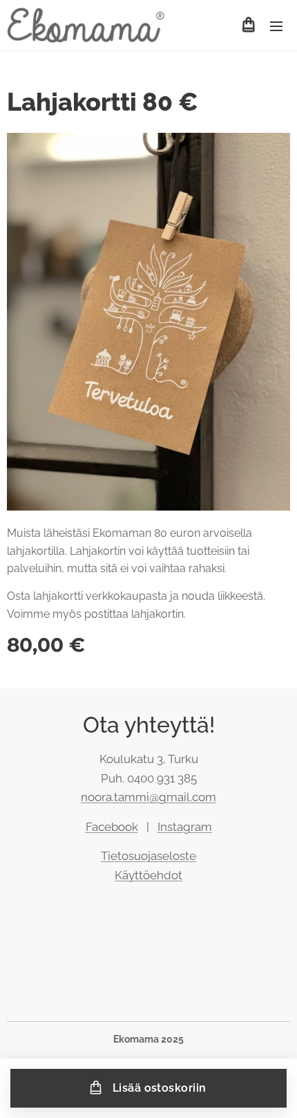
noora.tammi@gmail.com (148, 797)
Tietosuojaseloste (148, 856)
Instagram (184, 827)
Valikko (276, 25)
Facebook (112, 827)
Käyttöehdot (148, 875)
